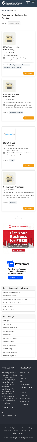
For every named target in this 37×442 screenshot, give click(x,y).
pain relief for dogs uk (10, 338)
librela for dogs (7, 349)
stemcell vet (6, 335)
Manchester (22, 428)
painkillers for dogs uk (10, 328)
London (5, 428)
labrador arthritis (8, 342)
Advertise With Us (26, 398)
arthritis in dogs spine (9, 356)
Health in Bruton (8, 306)
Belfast (21, 433)
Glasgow (31, 428)
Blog (21, 375)
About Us (23, 392)
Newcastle (7, 430)
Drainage (6, 321)
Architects (13, 203)
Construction (26, 65)
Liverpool (23, 430)
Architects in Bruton (9, 310)
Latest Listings (25, 384)
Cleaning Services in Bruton (11, 292)
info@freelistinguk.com (9, 415)
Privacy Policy (24, 404)
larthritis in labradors (9, 345)
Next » (18, 217)
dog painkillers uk (8, 331)
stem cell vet (7, 324)
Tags (21, 381)
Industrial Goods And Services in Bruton (15, 299)
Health (12, 160)
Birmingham (13, 428)
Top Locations (24, 372)
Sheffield (15, 430)
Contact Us (23, 395)
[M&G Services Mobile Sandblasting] (9, 39)
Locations (23, 378)
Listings (7, 10)
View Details (28, 73)
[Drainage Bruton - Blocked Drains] (9, 86)
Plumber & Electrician (16, 112)
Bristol (15, 433)
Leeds (30, 430)
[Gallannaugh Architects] (9, 178)
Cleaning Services (15, 65)
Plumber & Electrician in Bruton (12, 303)
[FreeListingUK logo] (12, 3)
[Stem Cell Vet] (9, 134)
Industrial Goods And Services (12, 68)
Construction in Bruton (10, 296)
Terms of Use (24, 401)
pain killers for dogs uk (10, 352)
